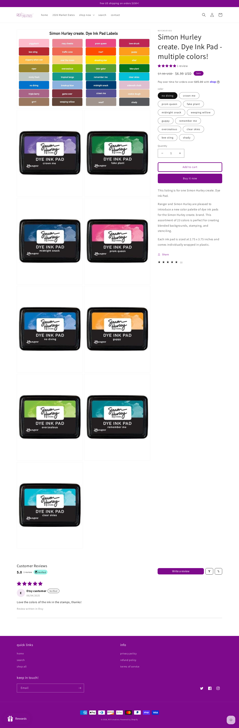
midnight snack (171, 112)
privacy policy (128, 653)
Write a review (180, 571)
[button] (86, 15)
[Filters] (209, 571)
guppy (166, 120)
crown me (189, 95)
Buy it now (190, 178)
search (21, 660)
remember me (188, 120)
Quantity (162, 145)
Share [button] (165, 254)
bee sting (167, 137)
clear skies (193, 129)
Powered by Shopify (129, 719)
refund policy (128, 660)
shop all (22, 666)
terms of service (129, 666)
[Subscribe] (80, 688)
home (20, 653)
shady (186, 137)
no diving (167, 95)
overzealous (169, 129)
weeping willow (201, 112)
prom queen (169, 104)
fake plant (193, 104)
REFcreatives (114, 719)
